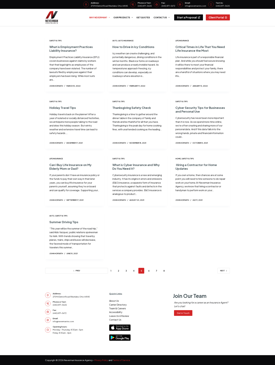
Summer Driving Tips (63, 222)
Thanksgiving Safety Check (131, 107)
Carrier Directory (118, 304)
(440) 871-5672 (168, 6)
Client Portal (216, 17)
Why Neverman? (98, 17)
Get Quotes (143, 17)
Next (222, 271)
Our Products (121, 17)
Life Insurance (182, 41)
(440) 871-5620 (145, 6)
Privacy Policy (101, 360)
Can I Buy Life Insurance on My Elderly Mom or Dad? (70, 166)
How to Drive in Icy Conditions (133, 47)
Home (178, 159)
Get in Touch (183, 313)
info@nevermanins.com (195, 6)
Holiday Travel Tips (62, 107)
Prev (78, 271)
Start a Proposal (187, 17)
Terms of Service (121, 360)
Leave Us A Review (119, 315)
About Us (114, 300)
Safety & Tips (55, 41)
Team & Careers (117, 308)
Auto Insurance (125, 41)
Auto (114, 41)
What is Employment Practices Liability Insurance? (71, 48)
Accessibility (115, 312)
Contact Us (160, 17)
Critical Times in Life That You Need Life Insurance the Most (200, 48)
